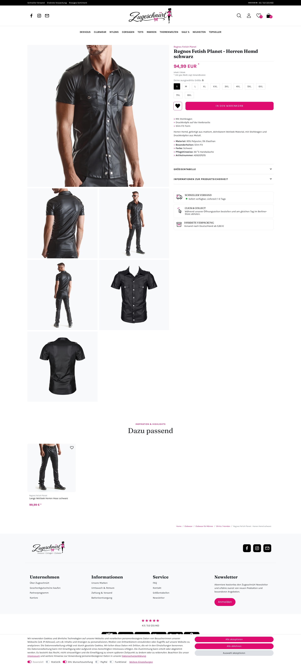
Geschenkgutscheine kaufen (45, 587)
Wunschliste (177, 106)
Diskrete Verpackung (199, 222)
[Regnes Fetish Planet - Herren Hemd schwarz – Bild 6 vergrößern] (62, 367)
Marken (151, 32)
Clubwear (100, 32)
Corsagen (128, 32)
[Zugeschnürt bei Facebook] (31, 16)
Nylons (114, 32)
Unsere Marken (99, 582)
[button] (248, 15)
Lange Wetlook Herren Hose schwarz (48, 498)
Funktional (120, 662)
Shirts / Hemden (223, 526)
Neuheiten (199, 32)
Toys (140, 32)
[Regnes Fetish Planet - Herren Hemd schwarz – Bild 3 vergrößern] (134, 223)
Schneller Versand (198, 195)
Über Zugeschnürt (39, 582)
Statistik (55, 662)
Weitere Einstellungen (141, 662)
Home (178, 526)
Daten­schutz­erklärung (134, 656)
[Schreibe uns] (47, 16)
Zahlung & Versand (101, 592)
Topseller (215, 32)
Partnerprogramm (39, 592)
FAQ (155, 582)
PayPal (103, 662)
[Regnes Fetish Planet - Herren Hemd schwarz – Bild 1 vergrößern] (98, 116)
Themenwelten (169, 32)
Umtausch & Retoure (102, 587)
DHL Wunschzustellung (80, 662)
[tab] (224, 169)
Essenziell (38, 662)
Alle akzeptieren (234, 639)
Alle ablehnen (234, 646)
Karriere (34, 597)
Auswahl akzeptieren (234, 653)
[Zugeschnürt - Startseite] (150, 16)
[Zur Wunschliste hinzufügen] (72, 447)
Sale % (185, 32)
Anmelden (225, 602)
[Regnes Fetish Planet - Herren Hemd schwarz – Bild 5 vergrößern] (134, 295)
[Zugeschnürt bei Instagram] (39, 16)
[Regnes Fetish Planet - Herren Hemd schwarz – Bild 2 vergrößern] (62, 223)
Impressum (33, 656)
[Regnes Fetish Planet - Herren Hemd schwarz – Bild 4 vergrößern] (62, 295)
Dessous (85, 32)
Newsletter (158, 597)
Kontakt (157, 587)
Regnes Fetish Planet (185, 46)
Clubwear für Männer (204, 526)
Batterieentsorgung (101, 597)
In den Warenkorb (229, 105)
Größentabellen (161, 592)
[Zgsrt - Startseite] (49, 547)
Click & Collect (195, 208)
